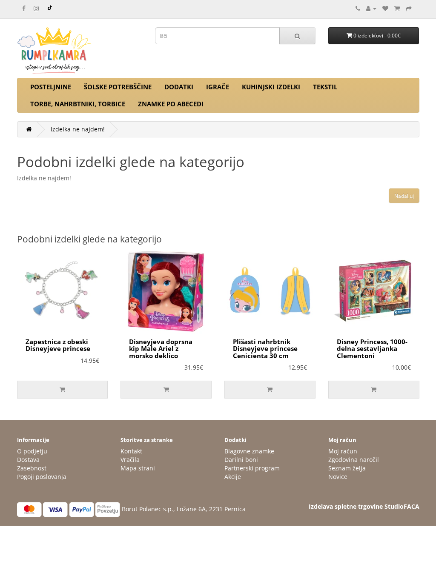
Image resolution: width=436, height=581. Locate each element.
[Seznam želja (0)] (385, 8)
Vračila (130, 460)
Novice (337, 477)
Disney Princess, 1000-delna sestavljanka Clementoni (372, 348)
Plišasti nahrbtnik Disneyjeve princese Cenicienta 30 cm (265, 348)
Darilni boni (241, 460)
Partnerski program (252, 468)
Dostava (28, 460)
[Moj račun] (371, 8)
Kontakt (131, 451)
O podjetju (32, 451)
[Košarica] (397, 8)
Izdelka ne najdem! (78, 129)
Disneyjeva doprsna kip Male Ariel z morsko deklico (160, 348)
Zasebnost (31, 468)
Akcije (232, 477)
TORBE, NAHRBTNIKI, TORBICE (77, 104)
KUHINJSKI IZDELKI (271, 87)
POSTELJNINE (50, 87)
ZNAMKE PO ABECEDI (171, 104)
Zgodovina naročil (353, 460)
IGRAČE (217, 87)
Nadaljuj (404, 195)
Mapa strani (137, 468)
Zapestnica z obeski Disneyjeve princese (58, 345)
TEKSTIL (325, 87)
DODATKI (178, 87)
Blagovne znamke (249, 451)
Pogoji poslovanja (41, 477)
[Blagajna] (409, 8)
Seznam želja (347, 468)
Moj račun (342, 451)
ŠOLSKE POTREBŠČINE (118, 87)
